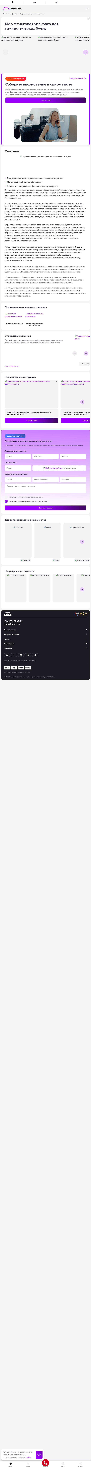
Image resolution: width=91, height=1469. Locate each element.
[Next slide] (84, 308)
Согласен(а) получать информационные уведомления (28, 501)
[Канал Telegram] (35, 655)
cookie (28, 1457)
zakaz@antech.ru (12, 624)
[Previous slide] (78, 308)
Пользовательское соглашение (17, 673)
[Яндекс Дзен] (14, 655)
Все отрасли (10, 366)
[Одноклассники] (21, 655)
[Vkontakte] (7, 655)
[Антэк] (4, 14)
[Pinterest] (28, 655)
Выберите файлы (53, 468)
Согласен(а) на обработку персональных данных (26, 497)
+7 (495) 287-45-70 (13, 621)
